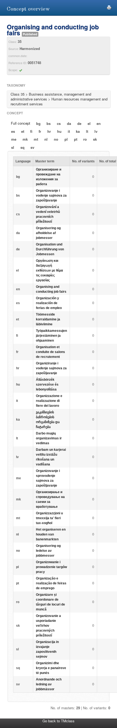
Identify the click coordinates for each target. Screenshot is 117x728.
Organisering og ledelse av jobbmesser (48, 550)
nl (46, 139)
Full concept (20, 123)
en (99, 123)
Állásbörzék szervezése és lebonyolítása (47, 384)
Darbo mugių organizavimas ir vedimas (49, 438)
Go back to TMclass (58, 720)
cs (59, 123)
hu (59, 131)
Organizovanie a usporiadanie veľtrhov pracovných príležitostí (48, 625)
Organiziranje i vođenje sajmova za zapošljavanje (51, 368)
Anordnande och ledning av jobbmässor (48, 684)
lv (95, 131)
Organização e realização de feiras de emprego (51, 583)
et (22, 131)
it (69, 131)
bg (38, 123)
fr (40, 131)
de (79, 123)
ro (85, 139)
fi (31, 131)
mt (36, 139)
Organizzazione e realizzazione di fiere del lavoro (49, 401)
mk (25, 139)
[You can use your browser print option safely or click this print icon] (109, 6)
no (56, 139)
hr (49, 131)
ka (78, 131)
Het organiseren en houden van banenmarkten (51, 534)
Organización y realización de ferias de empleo (49, 303)
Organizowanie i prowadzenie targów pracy (51, 567)
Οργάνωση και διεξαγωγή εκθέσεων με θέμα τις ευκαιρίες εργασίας (49, 270)
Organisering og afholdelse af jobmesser (48, 233)
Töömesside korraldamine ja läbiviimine (48, 319)
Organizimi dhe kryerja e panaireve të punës (51, 668)
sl (12, 147)
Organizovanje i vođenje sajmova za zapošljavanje (51, 195)
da (69, 123)
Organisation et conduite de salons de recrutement (50, 352)
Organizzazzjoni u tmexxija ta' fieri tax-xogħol (49, 518)
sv (32, 147)
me (13, 139)
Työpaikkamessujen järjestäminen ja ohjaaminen (51, 335)
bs (49, 123)
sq (22, 147)
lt (87, 131)
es (13, 131)
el (89, 123)
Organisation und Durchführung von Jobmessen (50, 249)
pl (66, 139)
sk (95, 139)
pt (75, 139)
